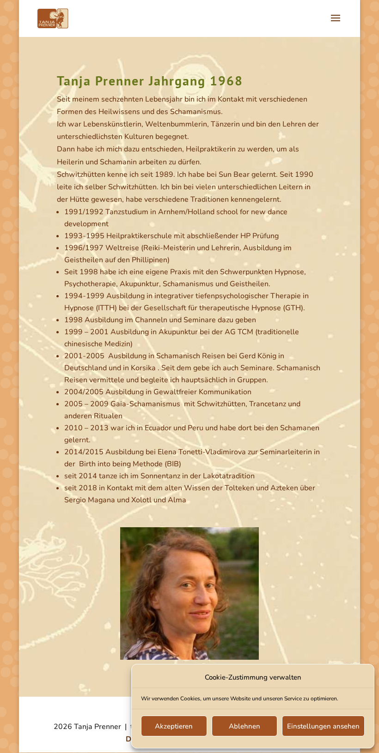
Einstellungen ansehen (323, 726)
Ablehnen (244, 726)
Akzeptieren (174, 726)
